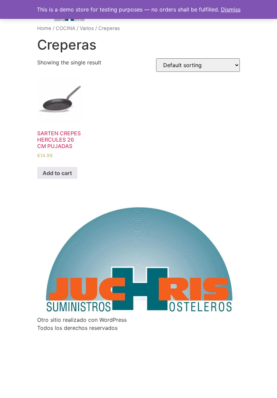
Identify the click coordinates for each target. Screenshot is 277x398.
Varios (87, 28)
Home (44, 28)
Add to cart (57, 173)
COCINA (65, 28)
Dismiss (231, 9)
